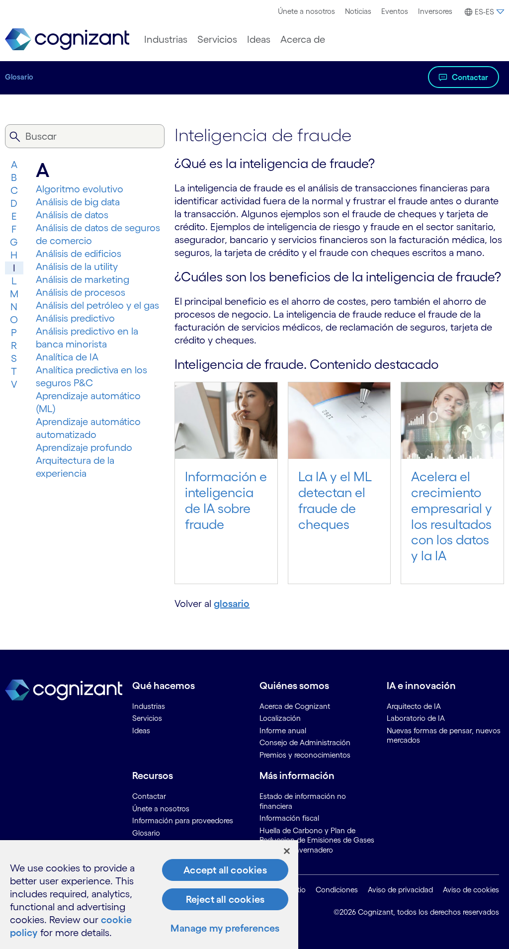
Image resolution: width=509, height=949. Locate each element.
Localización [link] (280, 718)
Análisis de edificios (78, 253)
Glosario (19, 77)
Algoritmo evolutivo (79, 188)
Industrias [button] (165, 39)
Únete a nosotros (306, 11)
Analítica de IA (67, 356)
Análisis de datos (72, 214)
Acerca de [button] (302, 39)
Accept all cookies (225, 869)
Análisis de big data (78, 201)
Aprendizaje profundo (84, 447)
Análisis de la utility (77, 266)
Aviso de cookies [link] (471, 889)
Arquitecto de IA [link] (414, 706)
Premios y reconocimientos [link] (304, 755)
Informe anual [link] (282, 730)
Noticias (358, 11)
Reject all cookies (225, 899)
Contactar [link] (149, 796)
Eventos (394, 11)
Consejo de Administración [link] (304, 742)
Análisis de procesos (80, 292)
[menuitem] (306, 11)
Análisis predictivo (75, 318)
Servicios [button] (217, 39)
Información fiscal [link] (289, 818)
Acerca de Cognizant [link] (294, 706)
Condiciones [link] (337, 889)
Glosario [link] (146, 833)
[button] (483, 11)
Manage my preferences (224, 928)
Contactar (470, 77)
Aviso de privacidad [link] (400, 889)
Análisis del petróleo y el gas (97, 305)
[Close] (287, 851)
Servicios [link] (147, 718)
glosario (232, 603)
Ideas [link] (141, 730)
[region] (149, 894)
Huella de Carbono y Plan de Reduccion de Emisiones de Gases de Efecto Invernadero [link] (316, 840)
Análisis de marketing (82, 279)
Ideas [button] (258, 39)
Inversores (435, 11)
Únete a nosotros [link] (160, 808)
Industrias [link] (148, 706)
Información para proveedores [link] (182, 820)
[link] (67, 39)
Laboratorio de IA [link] (416, 718)
